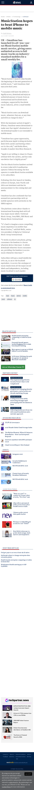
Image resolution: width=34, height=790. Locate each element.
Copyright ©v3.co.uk (6, 290)
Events (5, 450)
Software (26, 17)
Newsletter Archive (21, 756)
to (14, 299)
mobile (25, 296)
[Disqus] (17, 594)
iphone (19, 296)
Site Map (29, 756)
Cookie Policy (6, 787)
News (9, 17)
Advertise (11, 756)
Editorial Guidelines (21, 754)
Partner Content (10, 373)
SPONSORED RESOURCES (12, 418)
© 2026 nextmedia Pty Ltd (20, 762)
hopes (13, 296)
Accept (28, 774)
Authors (29, 754)
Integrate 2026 (17, 454)
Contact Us (5, 754)
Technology (16, 17)
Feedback (5, 756)
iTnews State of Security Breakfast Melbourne (20, 474)
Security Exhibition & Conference (19, 462)
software (9, 299)
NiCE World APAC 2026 (20, 466)
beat (7, 296)
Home (3, 17)
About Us (12, 754)
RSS (17, 759)
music (3, 299)
